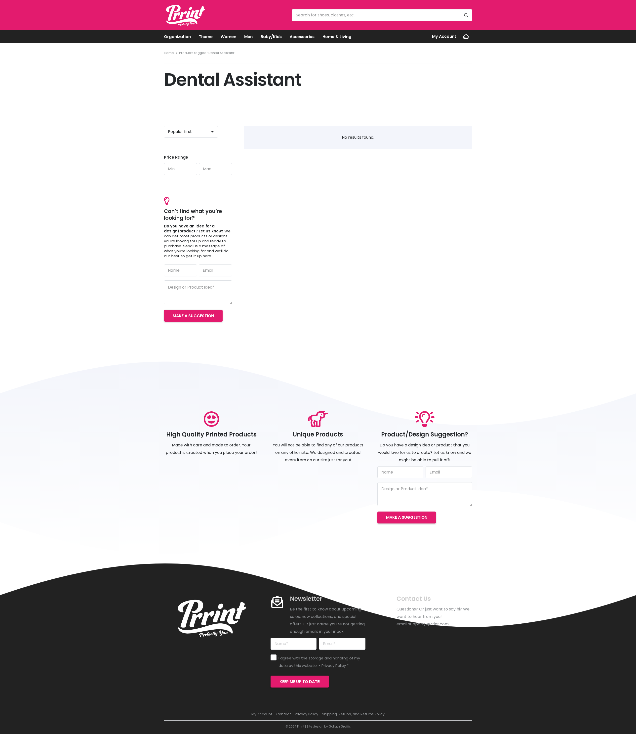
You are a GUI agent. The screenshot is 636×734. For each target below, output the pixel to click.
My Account (261, 714)
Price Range (176, 157)
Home (169, 53)
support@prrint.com (428, 624)
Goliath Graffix (340, 726)
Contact (283, 714)
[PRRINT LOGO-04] (185, 15)
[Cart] (466, 36)
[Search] (466, 15)
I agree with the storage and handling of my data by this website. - (319, 661)
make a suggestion (193, 316)
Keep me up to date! (299, 682)
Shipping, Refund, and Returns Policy (353, 714)
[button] (194, 36)
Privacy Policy (333, 665)
